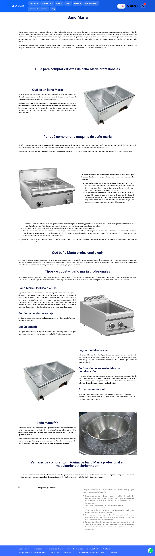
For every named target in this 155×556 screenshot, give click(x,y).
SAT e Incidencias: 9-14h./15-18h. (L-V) (89, 552)
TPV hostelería (90, 3)
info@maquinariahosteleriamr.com (32, 552)
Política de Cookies (93, 549)
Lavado (76, 3)
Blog (53, 9)
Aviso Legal (38, 549)
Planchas (33, 3)
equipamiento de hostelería (71, 48)
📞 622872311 (113, 552)
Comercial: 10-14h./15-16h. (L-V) (60, 552)
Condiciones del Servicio (54, 549)
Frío (67, 3)
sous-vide (120, 202)
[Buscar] (122, 6)
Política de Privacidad (75, 549)
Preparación (46, 3)
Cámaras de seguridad (38, 9)
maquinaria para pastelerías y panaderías (78, 224)
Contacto (106, 549)
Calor (58, 3)
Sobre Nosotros (24, 549)
